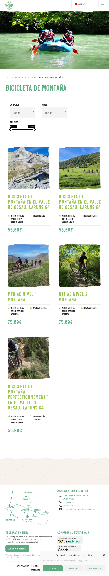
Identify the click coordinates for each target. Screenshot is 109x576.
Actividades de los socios (24, 77)
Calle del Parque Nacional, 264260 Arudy (75, 497)
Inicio (7, 77)
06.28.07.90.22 (69, 506)
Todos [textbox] (16, 112)
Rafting (34, 566)
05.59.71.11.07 (68, 502)
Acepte (52, 568)
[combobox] (22, 112)
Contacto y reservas (16, 548)
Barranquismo (22, 566)
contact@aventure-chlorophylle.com (79, 509)
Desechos (73, 568)
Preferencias (95, 568)
